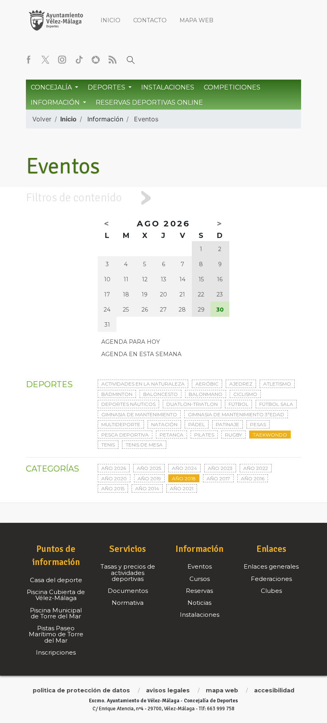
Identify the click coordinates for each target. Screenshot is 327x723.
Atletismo (277, 384)
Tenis (108, 445)
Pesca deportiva (125, 435)
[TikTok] (79, 60)
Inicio (110, 20)
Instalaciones (167, 87)
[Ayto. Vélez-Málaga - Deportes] (56, 20)
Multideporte (120, 424)
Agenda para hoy (130, 341)
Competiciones (232, 87)
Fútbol (238, 404)
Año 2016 (252, 478)
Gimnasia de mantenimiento (139, 414)
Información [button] (56, 102)
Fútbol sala (276, 404)
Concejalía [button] (52, 87)
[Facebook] (29, 60)
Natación (164, 424)
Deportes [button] (107, 87)
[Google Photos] (96, 60)
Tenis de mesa (144, 445)
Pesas (258, 424)
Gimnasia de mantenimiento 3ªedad (236, 414)
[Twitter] (45, 60)
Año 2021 (181, 488)
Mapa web (196, 20)
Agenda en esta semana (141, 354)
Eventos (146, 119)
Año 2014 (147, 488)
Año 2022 (255, 468)
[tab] (163, 198)
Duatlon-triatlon (192, 404)
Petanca (171, 435)
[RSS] (112, 60)
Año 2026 (113, 468)
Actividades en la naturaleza (143, 384)
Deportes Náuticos (128, 404)
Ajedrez (240, 384)
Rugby (233, 435)
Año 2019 (149, 478)
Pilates (204, 435)
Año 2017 (218, 478)
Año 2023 (220, 468)
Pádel (196, 424)
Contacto (150, 20)
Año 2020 (114, 478)
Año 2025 (149, 468)
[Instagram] (62, 60)
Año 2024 (184, 468)
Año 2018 (184, 478)
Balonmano (206, 394)
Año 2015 (112, 488)
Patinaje (227, 424)
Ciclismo (245, 394)
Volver (41, 119)
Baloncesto (160, 394)
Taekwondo (270, 435)
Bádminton (116, 394)
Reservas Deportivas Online (149, 102)
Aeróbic (207, 384)
